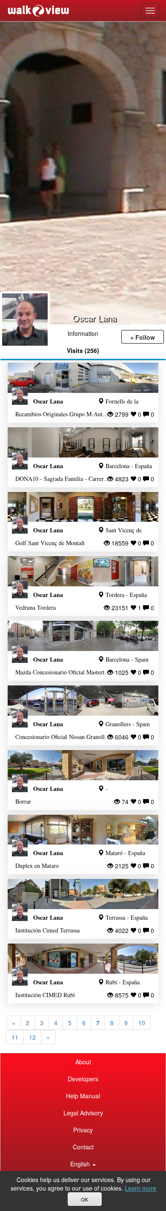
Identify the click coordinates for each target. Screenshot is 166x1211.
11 (14, 1037)
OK (85, 1200)
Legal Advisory (83, 1113)
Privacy (83, 1130)
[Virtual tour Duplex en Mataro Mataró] (83, 830)
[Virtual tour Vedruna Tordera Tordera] (83, 571)
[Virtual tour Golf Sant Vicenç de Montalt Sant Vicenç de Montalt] (83, 507)
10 (141, 1022)
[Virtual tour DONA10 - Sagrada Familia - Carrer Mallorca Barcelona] (83, 442)
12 (32, 1037)
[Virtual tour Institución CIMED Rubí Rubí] (83, 959)
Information (83, 333)
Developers (83, 1079)
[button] (83, 1163)
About (83, 1061)
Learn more (140, 1188)
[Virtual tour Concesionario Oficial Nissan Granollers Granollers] (83, 700)
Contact (83, 1147)
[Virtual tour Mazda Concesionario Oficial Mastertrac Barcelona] (83, 636)
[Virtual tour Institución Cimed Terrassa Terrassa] (83, 894)
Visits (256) (83, 350)
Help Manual (83, 1096)
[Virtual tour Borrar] (83, 765)
